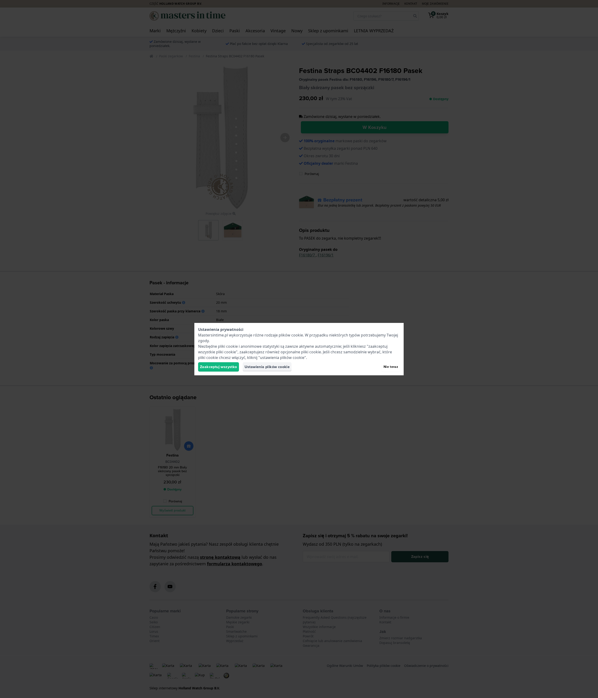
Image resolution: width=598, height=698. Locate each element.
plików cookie (291, 335)
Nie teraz (391, 366)
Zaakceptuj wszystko (218, 366)
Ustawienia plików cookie (267, 366)
